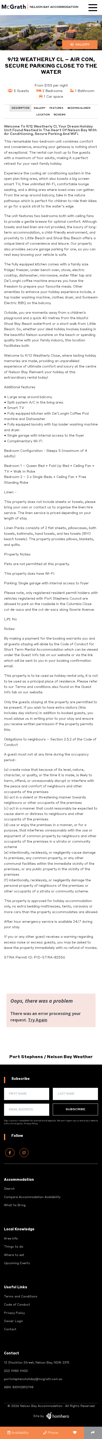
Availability (19, 1433)
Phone (52, 1433)
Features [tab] (56, 108)
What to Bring (15, 1205)
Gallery (82, 44)
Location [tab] (43, 115)
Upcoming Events (17, 1263)
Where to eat (14, 1255)
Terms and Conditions (20, 1296)
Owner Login (13, 1321)
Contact (10, 1329)
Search (9, 1188)
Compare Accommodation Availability (32, 1197)
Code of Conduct (17, 1304)
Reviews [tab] (60, 115)
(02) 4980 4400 (16, 1371)
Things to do (13, 1246)
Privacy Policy (31, 1124)
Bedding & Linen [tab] (79, 108)
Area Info (11, 1238)
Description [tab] (20, 108)
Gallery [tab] (40, 108)
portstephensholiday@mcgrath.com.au (33, 1379)
